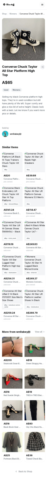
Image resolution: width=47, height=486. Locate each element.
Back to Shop (25, 471)
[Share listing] (42, 67)
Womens (13, 14)
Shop (4, 14)
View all (38, 332)
